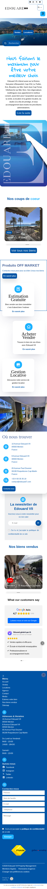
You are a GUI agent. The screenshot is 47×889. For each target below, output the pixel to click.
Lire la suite (23, 112)
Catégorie (8, 47)
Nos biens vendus (9, 702)
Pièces (7, 60)
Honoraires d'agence (26, 869)
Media (4, 696)
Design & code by (5, 879)
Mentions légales (9, 869)
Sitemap (5, 705)
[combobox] (11, 49)
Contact (5, 693)
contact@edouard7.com (21, 482)
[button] (4, 643)
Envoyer (8, 837)
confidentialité (36, 885)
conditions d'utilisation (17, 887)
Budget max (9, 79)
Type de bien (9, 54)
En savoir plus (9, 276)
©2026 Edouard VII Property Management (19, 866)
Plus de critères (5, 93)
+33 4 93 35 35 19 (19, 479)
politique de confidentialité (33, 829)
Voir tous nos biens (23, 250)
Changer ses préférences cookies (15, 872)
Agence (5, 691)
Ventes (17, 32)
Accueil (5, 682)
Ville (6, 66)
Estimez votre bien (9, 699)
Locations (28, 32)
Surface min (9, 73)
